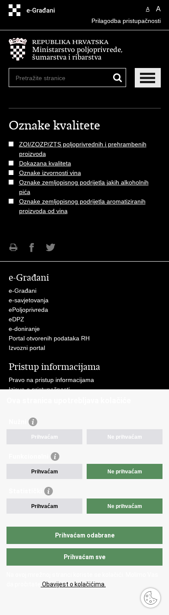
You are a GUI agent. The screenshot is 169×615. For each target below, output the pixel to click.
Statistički (25, 491)
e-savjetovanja (29, 300)
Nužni (17, 422)
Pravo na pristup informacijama (51, 379)
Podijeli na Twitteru (50, 247)
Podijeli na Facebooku (31, 247)
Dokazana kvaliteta (45, 163)
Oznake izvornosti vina (50, 172)
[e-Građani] (46, 10)
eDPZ (16, 319)
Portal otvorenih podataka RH (49, 338)
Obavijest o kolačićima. (73, 584)
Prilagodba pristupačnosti (126, 20)
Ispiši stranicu (13, 247)
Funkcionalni (29, 456)
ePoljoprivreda (28, 309)
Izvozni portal (27, 347)
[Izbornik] (148, 77)
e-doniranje (24, 328)
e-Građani (22, 290)
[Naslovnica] (85, 50)
